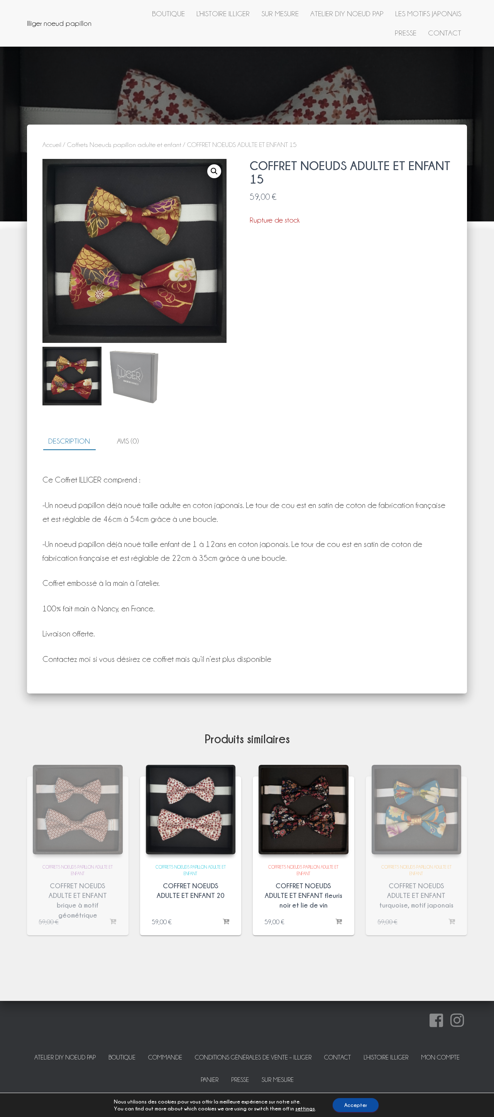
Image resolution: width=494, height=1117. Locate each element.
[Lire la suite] (113, 922)
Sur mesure (280, 13)
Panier (209, 1080)
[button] (214, 171)
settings (305, 1108)
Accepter (355, 1105)
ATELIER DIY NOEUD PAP (347, 13)
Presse (405, 33)
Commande (165, 1057)
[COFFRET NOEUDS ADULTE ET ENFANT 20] (191, 810)
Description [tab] (69, 441)
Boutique (168, 13)
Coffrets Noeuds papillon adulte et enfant (124, 144)
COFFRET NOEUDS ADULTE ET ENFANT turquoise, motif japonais (416, 895)
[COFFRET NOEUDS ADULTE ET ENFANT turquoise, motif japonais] (417, 810)
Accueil (51, 144)
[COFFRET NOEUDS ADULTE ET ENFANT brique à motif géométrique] (78, 810)
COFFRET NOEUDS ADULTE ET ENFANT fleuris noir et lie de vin (303, 895)
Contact (444, 33)
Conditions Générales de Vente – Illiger (253, 1057)
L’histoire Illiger (223, 13)
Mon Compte (440, 1057)
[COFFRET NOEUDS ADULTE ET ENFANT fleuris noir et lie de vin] (304, 810)
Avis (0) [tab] (128, 441)
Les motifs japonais (428, 13)
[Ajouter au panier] (226, 922)
